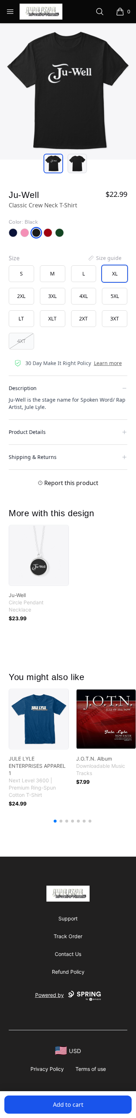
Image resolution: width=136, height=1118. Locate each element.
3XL (52, 296)
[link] (39, 555)
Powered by (49, 995)
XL (115, 273)
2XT (83, 318)
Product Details (27, 431)
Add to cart (68, 1105)
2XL (21, 296)
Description (23, 388)
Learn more (108, 363)
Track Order (68, 936)
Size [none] (14, 258)
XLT (52, 318)
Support (68, 918)
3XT (114, 318)
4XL (83, 296)
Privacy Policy (47, 1069)
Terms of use (90, 1069)
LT (21, 318)
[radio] (21, 273)
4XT (21, 341)
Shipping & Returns (33, 457)
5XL (115, 296)
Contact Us (68, 954)
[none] (104, 258)
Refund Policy (68, 972)
